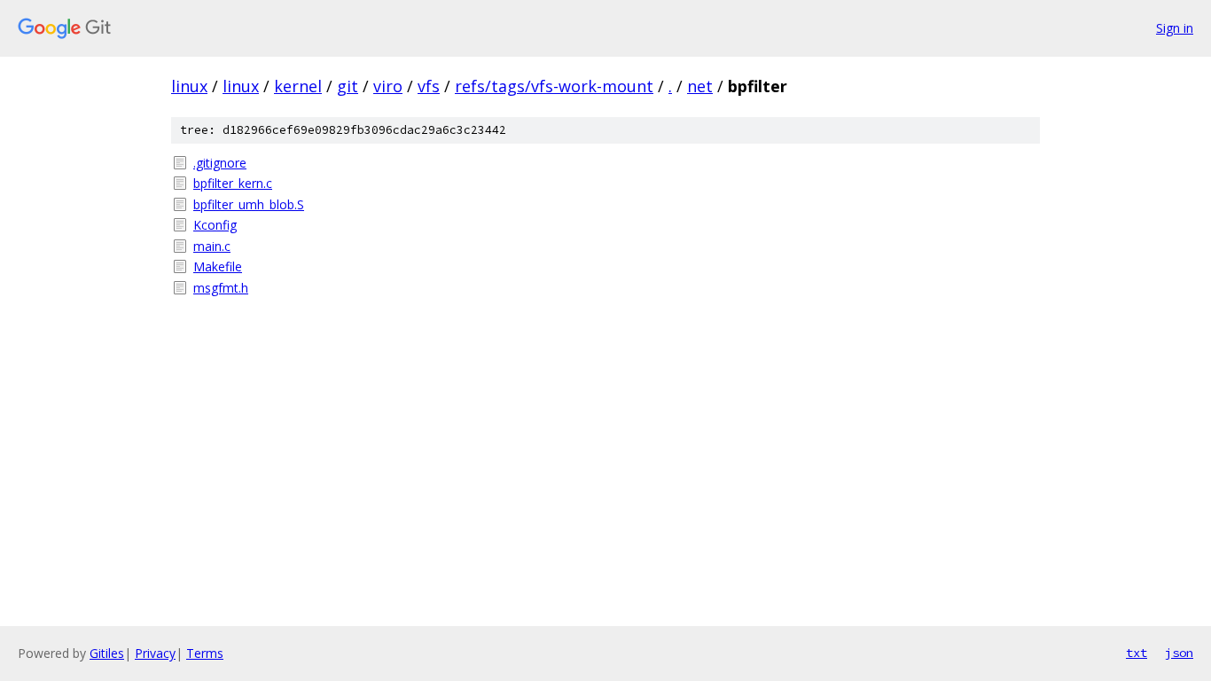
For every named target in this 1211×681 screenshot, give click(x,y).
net (700, 86)
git (347, 86)
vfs (429, 86)
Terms (204, 653)
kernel (298, 86)
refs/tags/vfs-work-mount (554, 86)
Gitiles (107, 653)
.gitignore (219, 162)
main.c (211, 246)
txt (1136, 653)
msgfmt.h (220, 287)
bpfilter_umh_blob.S (248, 204)
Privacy (155, 653)
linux (189, 86)
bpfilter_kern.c (232, 183)
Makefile (217, 266)
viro (387, 86)
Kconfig (215, 224)
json (1179, 653)
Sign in (1174, 28)
